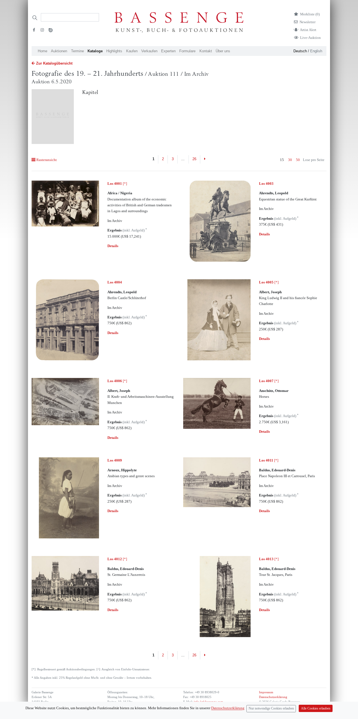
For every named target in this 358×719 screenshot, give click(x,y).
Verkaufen (149, 51)
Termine (77, 51)
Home (42, 51)
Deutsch (300, 51)
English (316, 51)
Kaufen (132, 51)
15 (282, 160)
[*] (117, 183)
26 (194, 159)
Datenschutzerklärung (273, 697)
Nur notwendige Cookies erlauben (271, 708)
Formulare (187, 51)
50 (298, 160)
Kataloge (95, 51)
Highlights (114, 51)
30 (290, 160)
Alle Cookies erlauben (315, 708)
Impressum (266, 692)
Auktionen (59, 51)
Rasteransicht (46, 160)
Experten (168, 51)
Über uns (223, 51)
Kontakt (205, 51)
